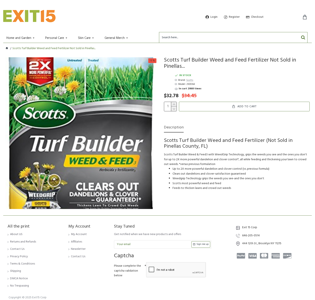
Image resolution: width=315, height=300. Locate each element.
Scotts (189, 80)
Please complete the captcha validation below (127, 270)
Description (174, 128)
